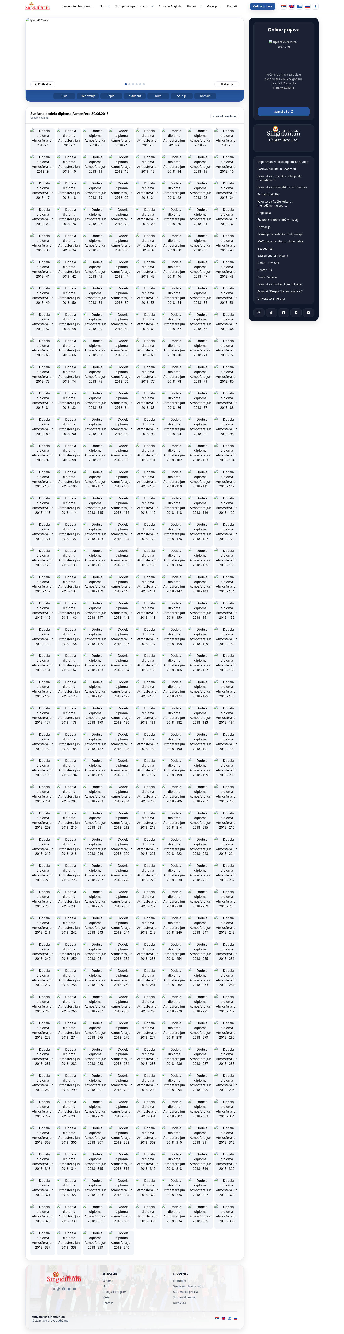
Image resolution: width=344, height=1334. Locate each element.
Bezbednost (265, 248)
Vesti (106, 1297)
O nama (108, 1281)
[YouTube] (74, 1289)
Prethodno (44, 84)
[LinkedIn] (69, 1289)
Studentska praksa (185, 1292)
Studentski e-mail (184, 1297)
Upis (64, 96)
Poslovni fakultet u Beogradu (277, 169)
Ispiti (111, 96)
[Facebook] (63, 1289)
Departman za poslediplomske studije (283, 162)
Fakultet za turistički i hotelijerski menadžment (279, 178)
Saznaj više (281, 111)
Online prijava (262, 6)
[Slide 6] (144, 84)
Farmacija (264, 227)
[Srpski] (283, 6)
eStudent (135, 96)
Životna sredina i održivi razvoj (278, 220)
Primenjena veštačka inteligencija (280, 234)
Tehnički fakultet (269, 194)
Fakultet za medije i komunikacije (280, 284)
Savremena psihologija (273, 255)
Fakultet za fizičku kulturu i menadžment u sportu (275, 203)
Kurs (158, 96)
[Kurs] (315, 6)
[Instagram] (53, 1289)
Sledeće (225, 84)
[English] (291, 6)
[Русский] (307, 6)
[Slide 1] (126, 84)
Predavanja (87, 96)
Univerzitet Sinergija (271, 298)
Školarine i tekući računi (189, 1286)
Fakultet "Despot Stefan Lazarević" (280, 291)
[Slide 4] (137, 84)
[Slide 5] (140, 84)
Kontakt (205, 96)
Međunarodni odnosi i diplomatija (280, 241)
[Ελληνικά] (299, 6)
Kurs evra (179, 1303)
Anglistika (264, 213)
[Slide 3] (133, 84)
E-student (179, 1281)
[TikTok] (58, 1289)
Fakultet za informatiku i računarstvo (282, 187)
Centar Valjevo (267, 277)
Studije (182, 96)
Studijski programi (115, 1292)
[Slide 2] (129, 84)
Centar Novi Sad (268, 263)
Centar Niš (265, 270)
